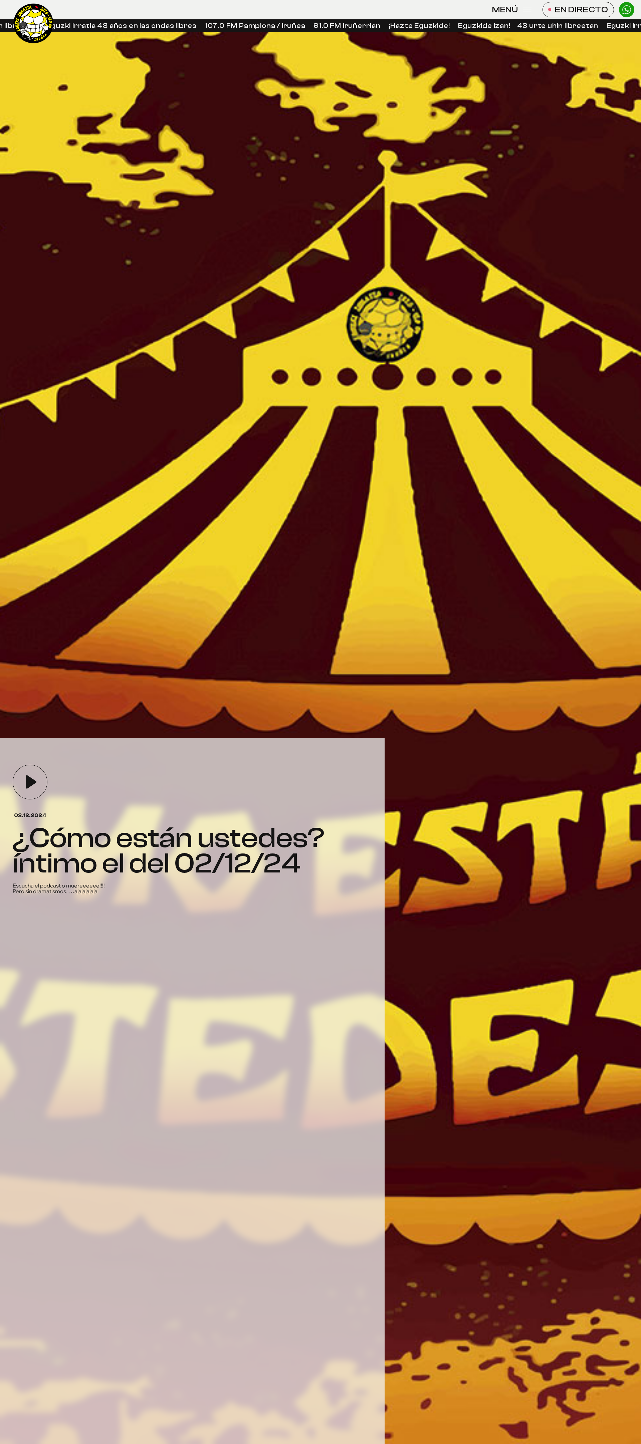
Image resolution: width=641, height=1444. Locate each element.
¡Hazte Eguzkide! (404, 25)
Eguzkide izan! (469, 25)
